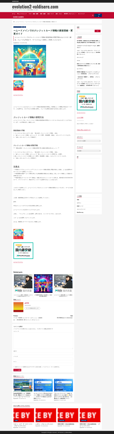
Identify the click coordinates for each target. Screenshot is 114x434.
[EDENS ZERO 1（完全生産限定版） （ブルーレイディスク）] (90, 415)
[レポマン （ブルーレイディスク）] (46, 415)
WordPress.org (80, 212)
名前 (15, 351)
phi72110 (17, 42)
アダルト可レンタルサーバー (84, 130)
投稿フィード (80, 206)
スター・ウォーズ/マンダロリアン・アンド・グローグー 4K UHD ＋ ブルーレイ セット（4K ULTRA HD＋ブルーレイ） (88, 52)
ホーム (13, 13)
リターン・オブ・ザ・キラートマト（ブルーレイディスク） (22, 424)
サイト (15, 361)
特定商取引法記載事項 (18, 17)
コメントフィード (81, 209)
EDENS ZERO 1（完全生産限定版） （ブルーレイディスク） (90, 424)
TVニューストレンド (22, 13)
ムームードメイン (17, 27)
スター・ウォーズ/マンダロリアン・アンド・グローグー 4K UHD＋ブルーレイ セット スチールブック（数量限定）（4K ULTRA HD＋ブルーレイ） (88, 83)
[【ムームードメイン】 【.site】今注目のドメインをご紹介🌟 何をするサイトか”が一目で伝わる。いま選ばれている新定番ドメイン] (63, 385)
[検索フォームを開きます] (92, 15)
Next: (65, 317)
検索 (78, 27)
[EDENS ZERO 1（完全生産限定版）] (68, 415)
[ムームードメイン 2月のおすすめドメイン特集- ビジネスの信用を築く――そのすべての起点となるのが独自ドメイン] (43, 385)
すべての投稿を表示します (32, 308)
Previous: (27, 318)
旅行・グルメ (59, 13)
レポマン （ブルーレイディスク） (45, 424)
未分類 (16, 420)
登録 (78, 199)
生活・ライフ (50, 13)
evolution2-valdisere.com (35, 6)
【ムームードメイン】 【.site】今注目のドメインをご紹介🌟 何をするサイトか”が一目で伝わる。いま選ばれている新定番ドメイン (63, 395)
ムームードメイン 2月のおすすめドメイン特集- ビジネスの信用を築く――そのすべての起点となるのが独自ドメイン (43, 395)
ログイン (79, 203)
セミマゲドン (80, 68)
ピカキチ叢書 (80, 117)
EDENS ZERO (61, 420)
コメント (16, 331)
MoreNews (69, 432)
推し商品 (23, 27)
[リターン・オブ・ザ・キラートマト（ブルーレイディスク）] (23, 415)
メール (15, 356)
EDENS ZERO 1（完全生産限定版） (66, 424)
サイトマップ (81, 13)
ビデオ (99, 15)
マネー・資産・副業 (33, 13)
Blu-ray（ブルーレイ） (69, 13)
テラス (78, 60)
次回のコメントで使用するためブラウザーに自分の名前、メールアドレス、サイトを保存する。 (37, 367)
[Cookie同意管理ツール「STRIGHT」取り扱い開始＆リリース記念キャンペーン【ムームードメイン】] (22, 385)
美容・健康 (42, 13)
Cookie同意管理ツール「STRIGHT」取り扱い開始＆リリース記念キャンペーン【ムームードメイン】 (22, 394)
